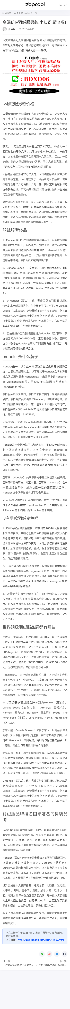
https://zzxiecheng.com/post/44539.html (41, 939)
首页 (16, 13)
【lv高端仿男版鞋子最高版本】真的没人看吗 (26, 964)
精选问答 (25, 13)
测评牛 (11, 29)
